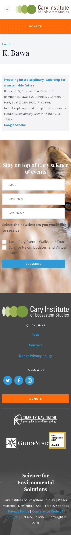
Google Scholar (15, 125)
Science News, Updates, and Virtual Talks (38, 250)
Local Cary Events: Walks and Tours (37, 241)
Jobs (35, 334)
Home (6, 44)
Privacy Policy (18, 511)
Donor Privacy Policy (35, 356)
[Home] (42, 16)
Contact (35, 345)
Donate (35, 26)
